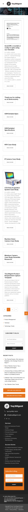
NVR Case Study (10, 145)
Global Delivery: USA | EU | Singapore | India (13, 501)
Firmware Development (11, 432)
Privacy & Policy (13, 509)
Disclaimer (21, 509)
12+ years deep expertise (9, 496)
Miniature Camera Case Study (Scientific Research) (12, 257)
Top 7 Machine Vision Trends (12, 384)
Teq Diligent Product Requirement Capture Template (12, 275)
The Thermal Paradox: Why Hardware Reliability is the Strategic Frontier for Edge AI (14, 361)
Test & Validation (9, 434)
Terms (6, 509)
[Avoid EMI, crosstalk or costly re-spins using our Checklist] (13, 31)
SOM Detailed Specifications (10, 129)
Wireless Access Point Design (12, 461)
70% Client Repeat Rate (10, 499)
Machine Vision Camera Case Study (12, 240)
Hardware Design (9, 430)
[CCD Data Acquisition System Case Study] (13, 178)
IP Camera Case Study (12, 159)
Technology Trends (9, 326)
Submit (14, 348)
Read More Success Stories (12, 463)
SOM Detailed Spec (11, 114)
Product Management (10, 319)
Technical (7, 322)
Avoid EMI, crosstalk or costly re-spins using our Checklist (13, 48)
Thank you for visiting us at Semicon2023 (12, 98)
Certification (8, 436)
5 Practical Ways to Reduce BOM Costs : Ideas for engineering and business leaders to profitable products (15, 372)
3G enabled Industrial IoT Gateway (14, 447)
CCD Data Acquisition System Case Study (12, 189)
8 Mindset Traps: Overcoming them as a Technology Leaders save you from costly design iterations (15, 379)
